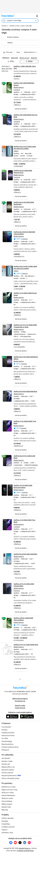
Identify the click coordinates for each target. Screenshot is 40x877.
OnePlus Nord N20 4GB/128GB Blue (25, 554)
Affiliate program (7, 804)
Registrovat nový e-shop (9, 790)
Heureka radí (6, 764)
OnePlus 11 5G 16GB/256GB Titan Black (25, 422)
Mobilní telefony (19, 87)
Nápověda (5, 810)
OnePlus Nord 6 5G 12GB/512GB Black (24, 457)
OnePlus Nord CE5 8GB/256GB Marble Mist (24, 203)
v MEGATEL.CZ (18, 446)
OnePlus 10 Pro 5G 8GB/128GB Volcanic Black (24, 585)
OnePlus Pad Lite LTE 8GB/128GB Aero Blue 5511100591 (25, 148)
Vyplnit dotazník (20, 708)
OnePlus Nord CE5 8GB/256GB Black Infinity (26, 358)
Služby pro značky (7, 798)
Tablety (16, 151)
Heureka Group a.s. (25, 848)
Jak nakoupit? (6, 758)
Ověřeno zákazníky (8, 818)
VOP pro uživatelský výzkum (10, 778)
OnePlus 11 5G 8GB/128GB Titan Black (24, 521)
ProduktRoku (6, 824)
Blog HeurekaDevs (8, 744)
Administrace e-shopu (9, 787)
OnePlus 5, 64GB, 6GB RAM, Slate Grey (25, 67)
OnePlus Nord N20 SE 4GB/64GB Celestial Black (24, 233)
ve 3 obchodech (19, 640)
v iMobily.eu (17, 315)
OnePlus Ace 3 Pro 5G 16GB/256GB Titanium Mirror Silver (25, 326)
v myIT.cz (16, 79)
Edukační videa (6, 807)
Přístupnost (5, 750)
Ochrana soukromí (7, 773)
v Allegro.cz (17, 105)
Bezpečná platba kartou (9, 776)
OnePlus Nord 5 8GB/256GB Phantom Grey (23, 172)
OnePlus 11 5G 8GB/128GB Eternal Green (25, 294)
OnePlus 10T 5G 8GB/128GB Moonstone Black (23, 486)
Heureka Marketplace (8, 795)
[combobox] (20, 20)
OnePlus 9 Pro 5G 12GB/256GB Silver (26, 645)
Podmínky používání (8, 733)
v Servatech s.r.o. (19, 256)
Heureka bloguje (7, 741)
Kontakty (4, 730)
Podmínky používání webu (25, 851)
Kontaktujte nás (20, 701)
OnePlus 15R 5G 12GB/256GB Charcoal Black (23, 619)
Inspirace (4, 830)
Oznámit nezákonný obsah (10, 747)
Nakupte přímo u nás (8, 767)
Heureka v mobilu (7, 761)
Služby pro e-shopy (8, 793)
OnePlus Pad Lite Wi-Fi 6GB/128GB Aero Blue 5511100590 (25, 267)
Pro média (5, 738)
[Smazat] (36, 20)
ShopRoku (5, 821)
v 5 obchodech (18, 166)
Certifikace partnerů (8, 827)
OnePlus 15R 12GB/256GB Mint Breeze (24, 84)
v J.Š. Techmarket (19, 347)
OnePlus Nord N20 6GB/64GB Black (25, 391)
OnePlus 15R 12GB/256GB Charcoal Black (25, 116)
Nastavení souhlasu (8, 770)
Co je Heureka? (6, 727)
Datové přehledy (7, 801)
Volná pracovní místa (8, 735)
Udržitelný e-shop (7, 833)
